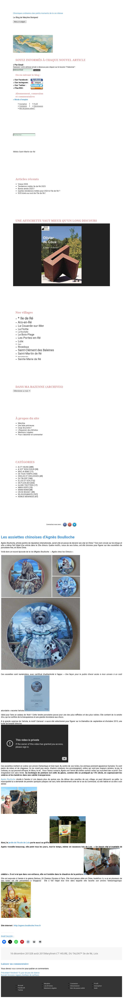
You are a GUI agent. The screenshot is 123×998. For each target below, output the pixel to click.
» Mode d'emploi (20, 99)
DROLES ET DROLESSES (28, 476)
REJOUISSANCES (25, 494)
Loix (20, 341)
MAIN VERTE (23, 487)
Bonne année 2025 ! (26, 188)
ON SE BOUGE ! (24, 492)
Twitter (20, 990)
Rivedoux (23, 346)
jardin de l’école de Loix (19, 842)
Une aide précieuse (26, 425)
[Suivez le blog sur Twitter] (37, 85)
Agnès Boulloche (8, 779)
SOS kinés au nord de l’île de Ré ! (32, 193)
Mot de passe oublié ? (27, 108)
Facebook (21, 988)
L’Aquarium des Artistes (28, 430)
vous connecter (18, 968)
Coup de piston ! (25, 428)
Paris (19, 344)
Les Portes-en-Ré (29, 337)
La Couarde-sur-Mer (31, 326)
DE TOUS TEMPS (25, 474)
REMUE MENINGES (26, 496)
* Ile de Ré (25, 318)
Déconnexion (38, 106)
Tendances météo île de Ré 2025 (32, 186)
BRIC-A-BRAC (24, 471)
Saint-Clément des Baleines (36, 350)
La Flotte (23, 329)
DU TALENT (23, 478)
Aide (95, 988)
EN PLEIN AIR (24, 483)
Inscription (23, 104)
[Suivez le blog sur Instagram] (37, 83)
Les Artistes (48, 986)
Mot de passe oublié (77, 988)
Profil (36, 104)
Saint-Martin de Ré (30, 353)
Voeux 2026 (23, 184)
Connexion (23, 106)
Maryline (21, 423)
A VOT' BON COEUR (26, 469)
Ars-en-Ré (25, 322)
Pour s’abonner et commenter (30, 434)
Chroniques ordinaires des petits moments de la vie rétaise (38, 13)
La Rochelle (23, 332)
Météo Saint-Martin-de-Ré (24, 152)
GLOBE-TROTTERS (26, 485)
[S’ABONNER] (36, 70)
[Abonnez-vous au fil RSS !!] (37, 88)
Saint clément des (23, 356)
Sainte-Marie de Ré (29, 359)
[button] (26, 576)
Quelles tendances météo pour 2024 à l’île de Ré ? (39, 191)
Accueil (20, 985)
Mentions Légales (25, 432)
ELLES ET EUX (24, 481)
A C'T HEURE (23, 467)
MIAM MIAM (23, 490)
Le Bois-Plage (26, 334)
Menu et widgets (19, 22)
